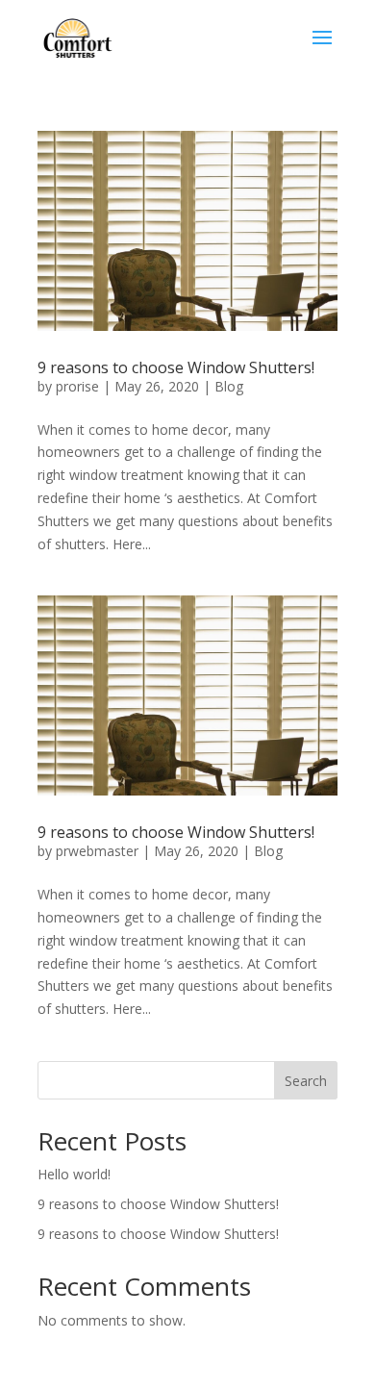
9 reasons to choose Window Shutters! (176, 367)
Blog (228, 386)
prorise (77, 386)
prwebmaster (97, 851)
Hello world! (74, 1174)
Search (306, 1081)
